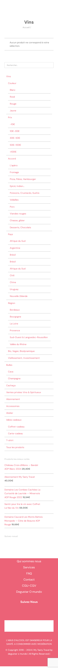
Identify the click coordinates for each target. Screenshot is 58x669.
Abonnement (13, 399)
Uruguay (14, 289)
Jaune (13, 110)
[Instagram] (13, 542)
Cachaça (10, 385)
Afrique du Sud (17, 241)
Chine (13, 282)
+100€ (13, 151)
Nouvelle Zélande (19, 296)
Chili (12, 275)
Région (11, 303)
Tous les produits (15, 447)
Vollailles (14, 199)
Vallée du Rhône (18, 344)
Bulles (9, 364)
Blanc (12, 89)
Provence (15, 330)
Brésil (13, 254)
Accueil (26, 27)
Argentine (15, 247)
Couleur (12, 83)
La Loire (14, 323)
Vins (8, 76)
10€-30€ (15, 131)
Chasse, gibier (17, 220)
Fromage (14, 172)
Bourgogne (15, 316)
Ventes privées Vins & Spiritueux (23, 392)
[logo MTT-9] (31, 8)
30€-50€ (15, 137)
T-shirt (9, 440)
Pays (10, 234)
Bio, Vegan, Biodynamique (21, 351)
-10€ (12, 124)
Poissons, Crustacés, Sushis (24, 192)
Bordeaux (15, 309)
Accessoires (12, 406)
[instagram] (33, 610)
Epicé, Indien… (17, 186)
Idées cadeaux (13, 419)
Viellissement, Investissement (24, 358)
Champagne (14, 378)
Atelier (9, 413)
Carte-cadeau (15, 433)
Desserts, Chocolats (20, 227)
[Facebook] (5, 542)
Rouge (13, 103)
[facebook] (24, 610)
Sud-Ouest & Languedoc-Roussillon (29, 337)
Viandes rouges (18, 213)
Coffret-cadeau (16, 426)
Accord (12, 158)
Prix (10, 117)
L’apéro (14, 165)
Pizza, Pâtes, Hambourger (23, 179)
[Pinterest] (17, 542)
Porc (12, 206)
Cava (10, 371)
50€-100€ (15, 144)
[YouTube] (9, 542)
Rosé (12, 96)
